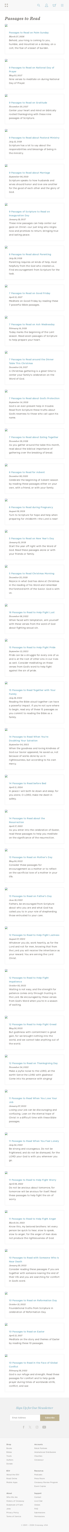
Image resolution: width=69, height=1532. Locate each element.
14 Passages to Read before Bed (27, 783)
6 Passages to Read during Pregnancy (31, 507)
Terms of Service (13, 1516)
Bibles (9, 1452)
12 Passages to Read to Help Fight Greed (32, 1024)
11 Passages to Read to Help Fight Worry (32, 1180)
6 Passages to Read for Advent (27, 472)
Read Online (11, 1479)
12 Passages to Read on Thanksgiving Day (33, 1063)
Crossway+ (39, 1460)
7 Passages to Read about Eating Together (33, 437)
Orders (37, 1505)
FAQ (36, 1509)
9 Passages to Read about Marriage (29, 172)
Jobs (8, 1509)
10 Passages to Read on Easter (26, 1331)
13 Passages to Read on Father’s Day (30, 896)
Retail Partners (40, 1448)
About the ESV (12, 1475)
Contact (37, 1497)
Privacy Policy (12, 1513)
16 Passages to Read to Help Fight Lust (32, 612)
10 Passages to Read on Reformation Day (33, 1300)
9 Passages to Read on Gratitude (28, 102)
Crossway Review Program (46, 1482)
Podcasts (38, 1475)
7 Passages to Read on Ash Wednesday (32, 324)
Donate (9, 1464)
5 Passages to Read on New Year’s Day (31, 538)
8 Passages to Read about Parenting (30, 254)
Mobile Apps (11, 1482)
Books (9, 1448)
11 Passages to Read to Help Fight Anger (32, 1219)
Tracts (9, 1456)
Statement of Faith (14, 1505)
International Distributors (45, 1452)
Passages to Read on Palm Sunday (29, 32)
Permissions (39, 1516)
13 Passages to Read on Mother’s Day (30, 857)
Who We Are (12, 1497)
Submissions (39, 1513)
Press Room (39, 1479)
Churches (38, 1456)
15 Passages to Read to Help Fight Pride (32, 647)
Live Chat (38, 1501)
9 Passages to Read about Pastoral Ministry (34, 137)
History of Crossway (15, 1501)
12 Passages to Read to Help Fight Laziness (34, 935)
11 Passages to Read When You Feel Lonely (34, 1141)
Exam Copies (40, 1486)
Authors (9, 1460)
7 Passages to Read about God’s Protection (34, 398)
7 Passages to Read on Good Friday (29, 293)
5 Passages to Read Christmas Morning (31, 573)
